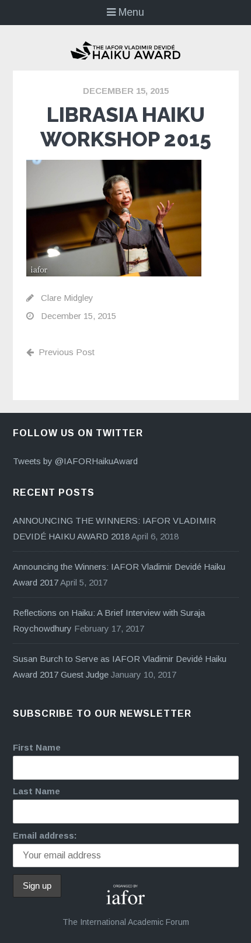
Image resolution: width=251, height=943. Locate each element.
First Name (37, 747)
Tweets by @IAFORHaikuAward (75, 461)
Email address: (45, 835)
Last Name (36, 791)
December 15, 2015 (126, 91)
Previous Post (67, 352)
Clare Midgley (67, 298)
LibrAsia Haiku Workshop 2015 (125, 127)
